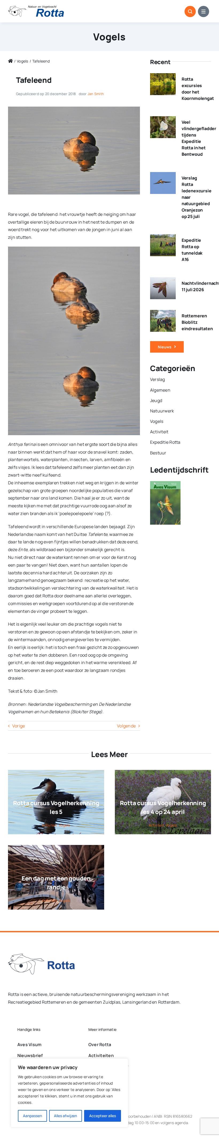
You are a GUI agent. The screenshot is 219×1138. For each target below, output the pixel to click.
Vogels (109, 36)
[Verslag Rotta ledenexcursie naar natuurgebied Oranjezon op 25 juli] (163, 176)
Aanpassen (32, 1115)
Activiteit (49, 825)
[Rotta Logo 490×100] (36, 8)
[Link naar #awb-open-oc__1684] (203, 11)
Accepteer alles (102, 1115)
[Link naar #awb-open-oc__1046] (190, 11)
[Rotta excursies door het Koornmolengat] (163, 77)
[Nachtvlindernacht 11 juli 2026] (163, 281)
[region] (69, 1092)
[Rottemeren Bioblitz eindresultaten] (163, 314)
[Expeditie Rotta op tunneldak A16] (163, 238)
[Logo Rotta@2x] (41, 956)
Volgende (126, 726)
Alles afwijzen (65, 1115)
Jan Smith (96, 93)
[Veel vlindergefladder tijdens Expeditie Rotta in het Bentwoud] (163, 120)
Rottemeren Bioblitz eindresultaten (197, 322)
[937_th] (74, 109)
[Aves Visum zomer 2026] (165, 485)
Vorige (18, 726)
